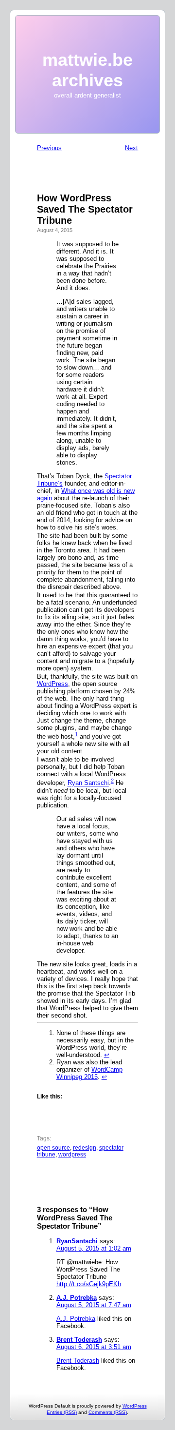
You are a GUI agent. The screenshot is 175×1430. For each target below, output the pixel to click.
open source (53, 1147)
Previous (49, 148)
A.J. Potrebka (76, 1297)
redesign (84, 1147)
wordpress (72, 1154)
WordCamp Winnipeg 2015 (89, 1073)
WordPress (52, 683)
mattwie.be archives (87, 70)
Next (131, 148)
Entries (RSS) (62, 1412)
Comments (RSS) (107, 1412)
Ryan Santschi (88, 783)
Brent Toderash (79, 1339)
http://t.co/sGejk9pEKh (88, 1284)
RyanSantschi (77, 1241)
